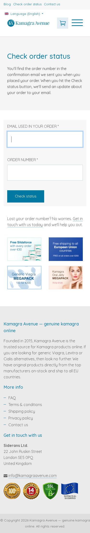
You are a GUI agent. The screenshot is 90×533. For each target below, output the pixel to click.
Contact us (52, 4)
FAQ (12, 397)
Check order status (27, 4)
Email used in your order (33, 126)
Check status (25, 196)
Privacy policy (20, 418)
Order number (22, 159)
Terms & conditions (25, 404)
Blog (7, 4)
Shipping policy (21, 411)
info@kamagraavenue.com (32, 475)
